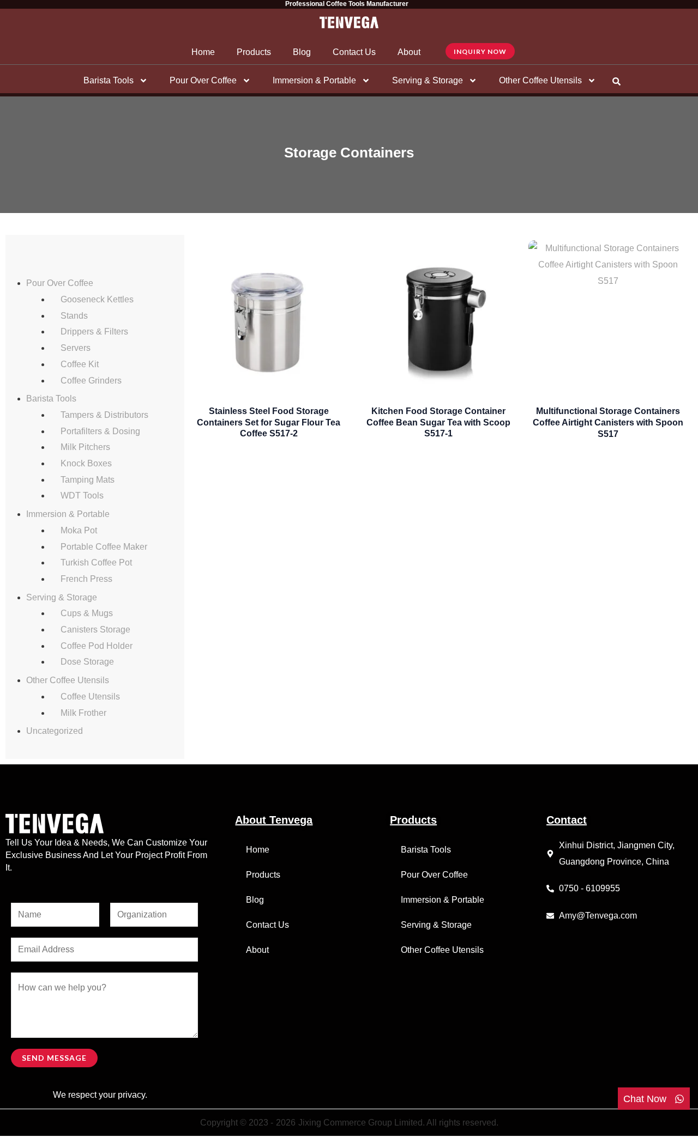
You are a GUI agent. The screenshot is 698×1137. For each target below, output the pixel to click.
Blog (302, 52)
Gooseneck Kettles (97, 299)
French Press (86, 578)
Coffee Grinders (91, 380)
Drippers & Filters (94, 331)
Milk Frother (83, 713)
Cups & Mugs (87, 613)
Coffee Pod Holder (97, 645)
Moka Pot (79, 530)
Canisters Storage (95, 629)
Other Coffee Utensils (540, 80)
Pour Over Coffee (203, 80)
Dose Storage (87, 661)
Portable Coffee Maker (104, 546)
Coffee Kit (80, 364)
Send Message (54, 1057)
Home (203, 52)
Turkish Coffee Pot (96, 562)
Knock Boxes (86, 463)
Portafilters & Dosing (100, 431)
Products (254, 52)
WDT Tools (82, 495)
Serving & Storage (427, 80)
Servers (76, 347)
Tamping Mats (88, 479)
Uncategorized (54, 730)
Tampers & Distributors (104, 414)
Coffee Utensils (90, 696)
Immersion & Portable (314, 80)
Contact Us (354, 52)
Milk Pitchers (85, 447)
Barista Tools (108, 80)
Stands (74, 315)
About (409, 52)
